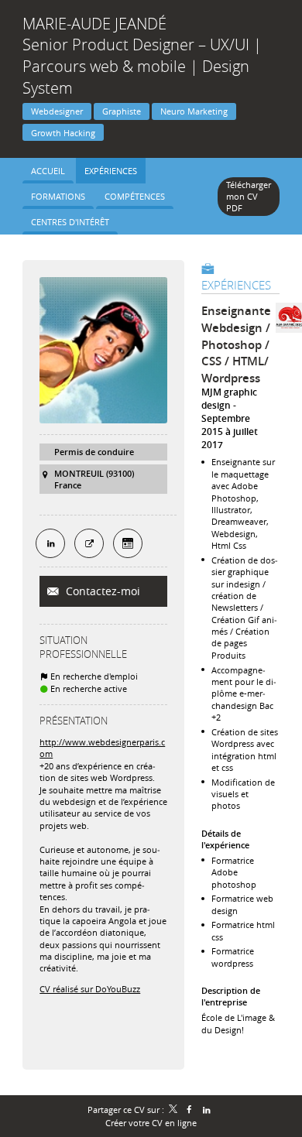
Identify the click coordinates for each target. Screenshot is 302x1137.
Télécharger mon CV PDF (248, 196)
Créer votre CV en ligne (151, 1122)
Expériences (236, 285)
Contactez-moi (101, 591)
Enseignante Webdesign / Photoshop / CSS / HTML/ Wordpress (236, 344)
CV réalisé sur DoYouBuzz (89, 989)
